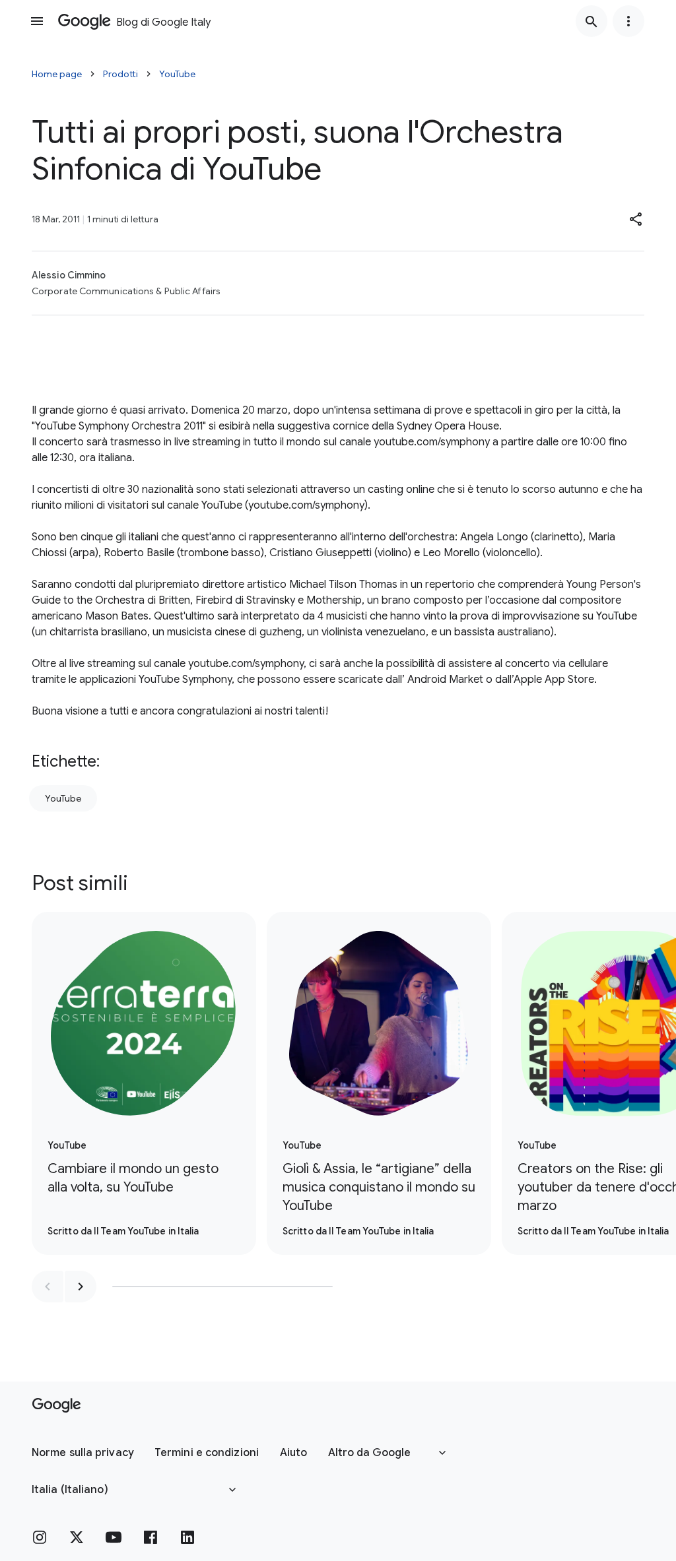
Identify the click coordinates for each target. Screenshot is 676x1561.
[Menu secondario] (628, 21)
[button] (636, 219)
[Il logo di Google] (56, 1405)
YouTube (177, 74)
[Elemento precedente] (47, 1286)
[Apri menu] (37, 21)
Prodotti (120, 74)
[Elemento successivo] (80, 1286)
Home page (57, 74)
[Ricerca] (591, 21)
